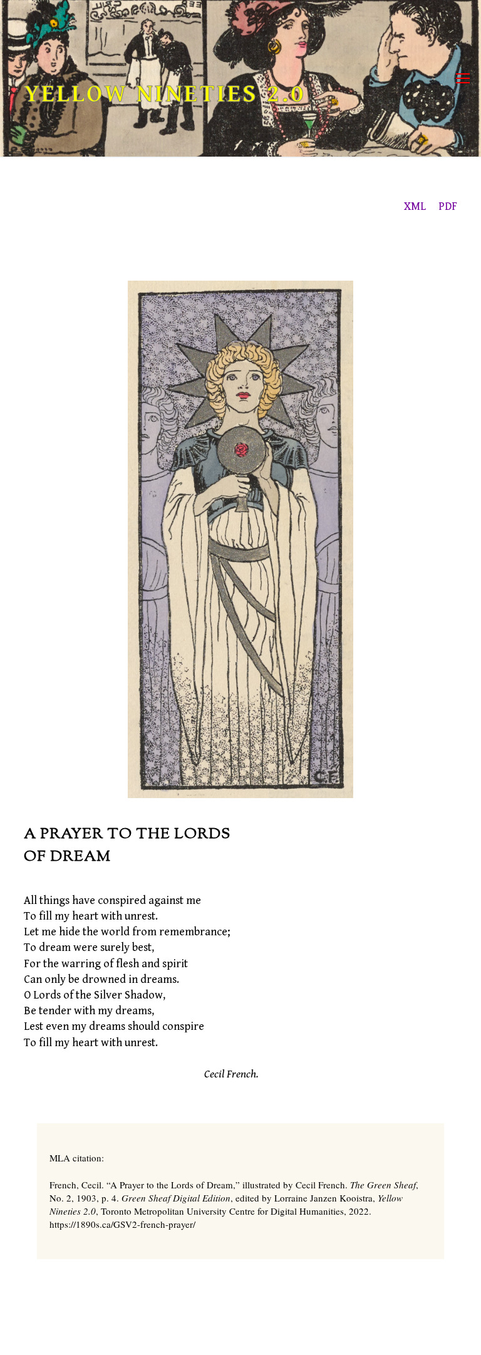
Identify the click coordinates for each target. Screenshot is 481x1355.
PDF (447, 206)
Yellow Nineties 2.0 (165, 94)
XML (415, 206)
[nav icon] (463, 78)
